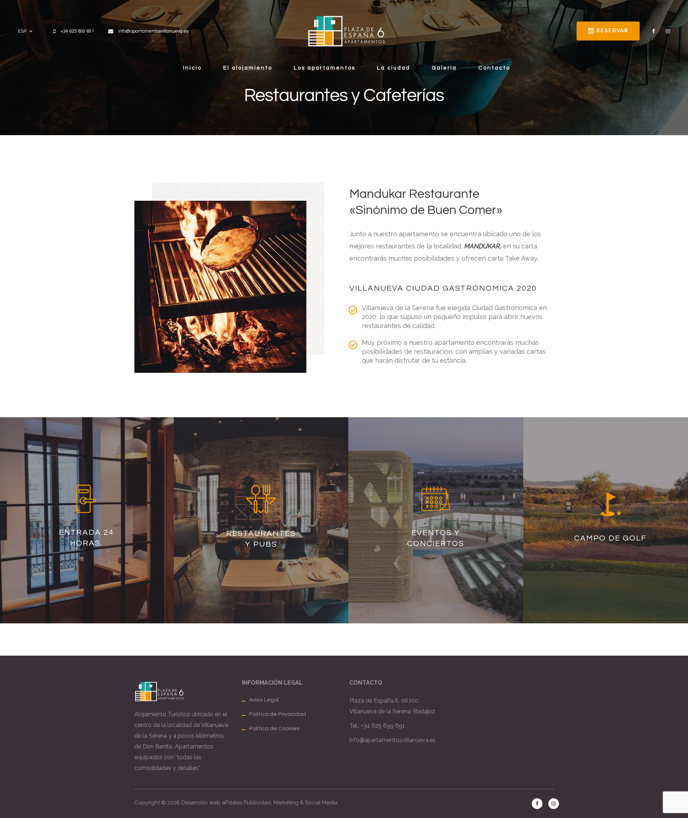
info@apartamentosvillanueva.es (392, 740)
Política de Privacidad (277, 714)
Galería (444, 68)
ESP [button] (22, 31)
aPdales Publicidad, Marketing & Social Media (280, 802)
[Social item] (653, 31)
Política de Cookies (274, 728)
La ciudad (393, 68)
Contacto (494, 68)
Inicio (192, 68)
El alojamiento (247, 68)
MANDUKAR (482, 246)
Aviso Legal (264, 700)
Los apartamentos (324, 68)
